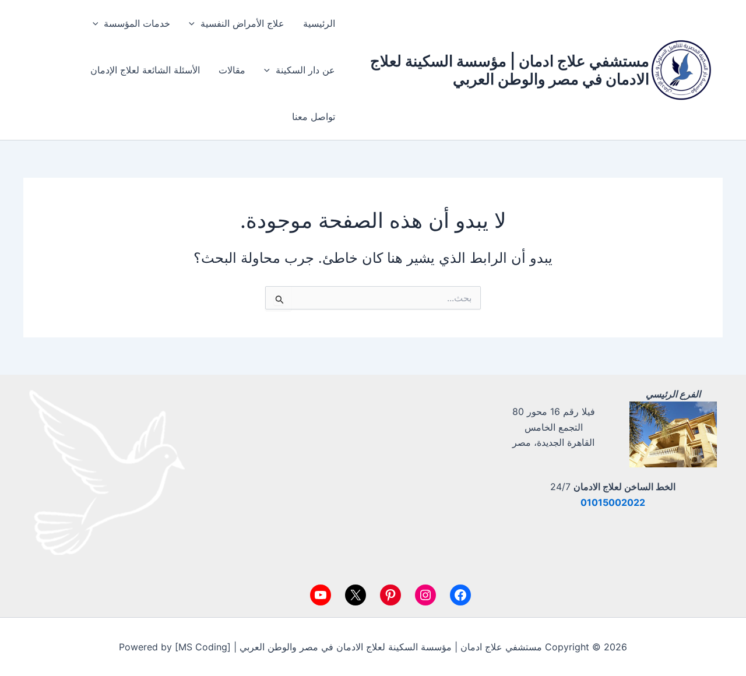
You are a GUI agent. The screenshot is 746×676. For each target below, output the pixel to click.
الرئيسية (319, 23)
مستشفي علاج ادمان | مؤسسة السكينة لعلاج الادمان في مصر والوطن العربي (509, 70)
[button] (194, 23)
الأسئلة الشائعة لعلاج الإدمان (145, 70)
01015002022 (612, 502)
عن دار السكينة (305, 70)
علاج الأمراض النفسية (242, 23)
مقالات (232, 70)
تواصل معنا (313, 116)
